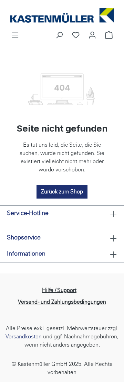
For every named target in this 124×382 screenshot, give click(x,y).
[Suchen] (59, 35)
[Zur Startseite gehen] (62, 15)
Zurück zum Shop (62, 191)
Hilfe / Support (59, 290)
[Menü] (15, 35)
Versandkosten (24, 336)
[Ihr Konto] (92, 35)
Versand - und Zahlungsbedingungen (62, 302)
